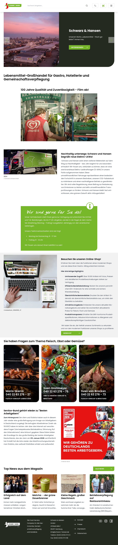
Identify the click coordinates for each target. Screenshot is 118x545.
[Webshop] (103, 5)
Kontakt (80, 520)
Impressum (81, 529)
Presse (79, 524)
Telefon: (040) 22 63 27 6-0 (60, 535)
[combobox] (57, 5)
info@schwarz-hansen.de (60, 532)
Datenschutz (82, 533)
